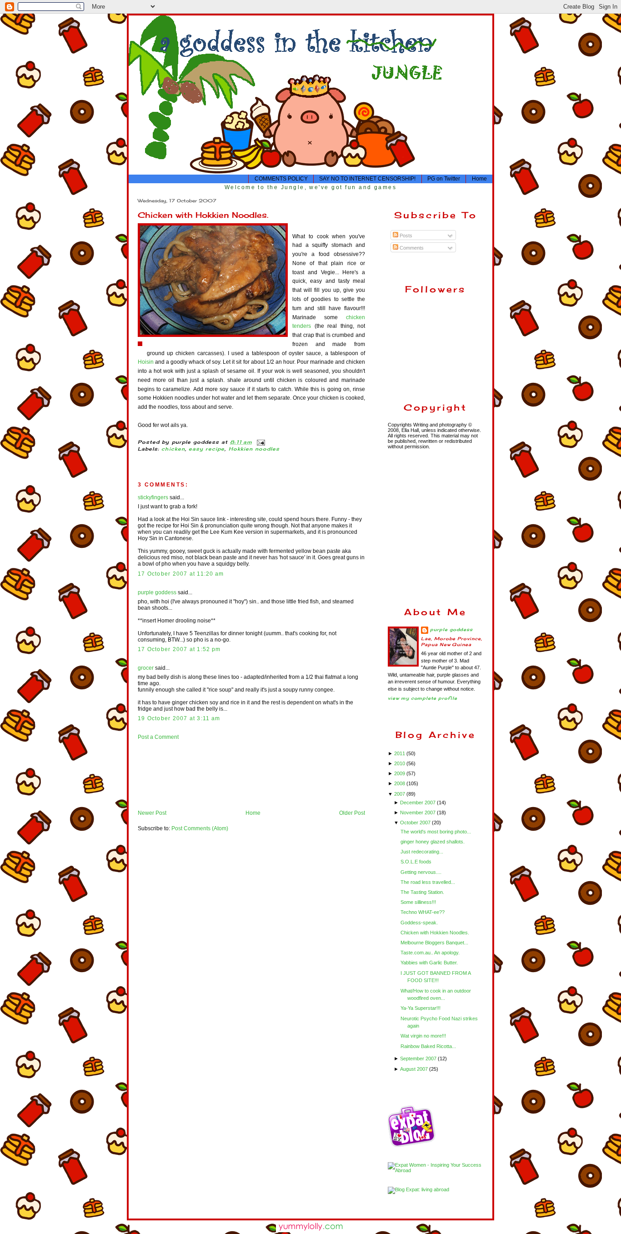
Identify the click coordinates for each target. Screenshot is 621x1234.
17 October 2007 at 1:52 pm (179, 649)
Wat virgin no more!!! (423, 1035)
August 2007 (414, 1069)
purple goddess (157, 592)
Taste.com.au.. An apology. (430, 952)
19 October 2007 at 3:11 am (179, 718)
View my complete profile (422, 698)
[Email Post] (260, 442)
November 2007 (418, 812)
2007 (400, 794)
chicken (173, 449)
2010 (400, 763)
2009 (400, 773)
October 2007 (416, 822)
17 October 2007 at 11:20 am (181, 574)
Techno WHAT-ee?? (423, 912)
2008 (400, 783)
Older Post (352, 813)
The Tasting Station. (422, 892)
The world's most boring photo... (436, 831)
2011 (400, 753)
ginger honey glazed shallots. (433, 841)
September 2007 (419, 1058)
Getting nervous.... (421, 872)
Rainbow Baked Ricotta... (428, 1046)
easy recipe (207, 449)
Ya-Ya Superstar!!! (421, 1008)
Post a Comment (158, 737)
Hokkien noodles (254, 449)
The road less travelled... (428, 882)
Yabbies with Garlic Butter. (429, 962)
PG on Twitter (443, 179)
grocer (146, 668)
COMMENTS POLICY (281, 179)
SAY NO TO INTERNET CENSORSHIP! (367, 179)
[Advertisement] (166, 774)
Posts (405, 235)
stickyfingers (153, 497)
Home (479, 179)
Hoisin (146, 362)
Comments (411, 248)
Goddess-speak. (419, 922)
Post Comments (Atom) (199, 828)
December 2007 (418, 802)
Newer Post (152, 813)
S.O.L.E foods (416, 861)
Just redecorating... (422, 851)
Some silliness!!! (418, 902)
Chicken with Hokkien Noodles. (203, 215)
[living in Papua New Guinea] (413, 1146)
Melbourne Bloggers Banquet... (434, 942)
